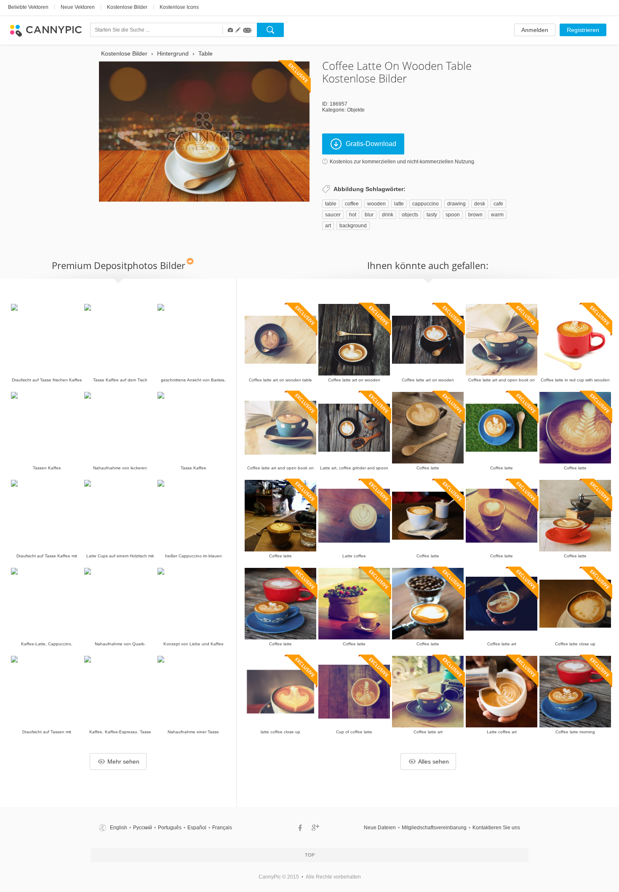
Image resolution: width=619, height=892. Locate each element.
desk (479, 204)
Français (222, 828)
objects (410, 215)
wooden (376, 204)
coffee (352, 204)
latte (399, 204)
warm (497, 215)
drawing (456, 204)
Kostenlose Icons (179, 7)
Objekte (356, 110)
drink (387, 215)
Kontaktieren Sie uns (496, 828)
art (328, 226)
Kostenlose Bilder (127, 7)
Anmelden (534, 30)
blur (369, 215)
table (330, 204)
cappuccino (425, 204)
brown (475, 215)
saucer (333, 215)
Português (169, 828)
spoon (453, 215)
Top (310, 854)
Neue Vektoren (78, 7)
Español (196, 828)
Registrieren (583, 30)
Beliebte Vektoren (28, 7)
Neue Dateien (380, 828)
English (118, 828)
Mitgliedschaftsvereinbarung (434, 828)
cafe (498, 204)
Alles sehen (433, 761)
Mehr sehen (123, 761)
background (353, 226)
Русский (142, 828)
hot (352, 215)
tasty (432, 215)
